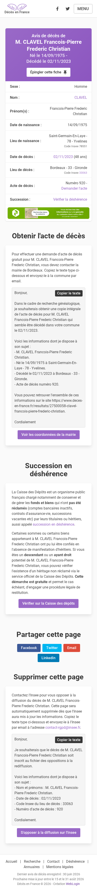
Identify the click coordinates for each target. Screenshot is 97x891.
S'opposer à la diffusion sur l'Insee (48, 832)
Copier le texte (69, 293)
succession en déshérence (53, 524)
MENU (83, 8)
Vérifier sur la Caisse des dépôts (48, 603)
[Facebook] (57, 8)
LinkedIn (48, 658)
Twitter (52, 648)
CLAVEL (80, 97)
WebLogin (73, 884)
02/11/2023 (63, 157)
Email (71, 648)
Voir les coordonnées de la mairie (48, 434)
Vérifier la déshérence (70, 199)
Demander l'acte (74, 188)
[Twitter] (67, 8)
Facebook (29, 648)
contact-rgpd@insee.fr (62, 727)
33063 (83, 172)
